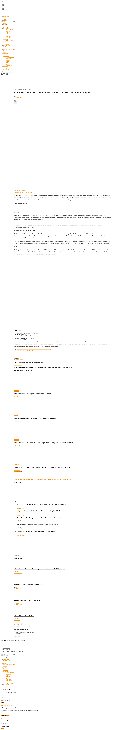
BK (17, 96)
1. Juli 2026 (17, 620)
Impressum (6, 649)
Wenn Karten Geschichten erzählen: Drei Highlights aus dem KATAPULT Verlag (42, 467)
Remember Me (6, 700)
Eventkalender (10, 29)
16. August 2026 (18, 573)
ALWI (17, 571)
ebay (15, 635)
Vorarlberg (6, 16)
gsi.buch (25, 89)
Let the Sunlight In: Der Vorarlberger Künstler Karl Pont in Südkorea (41, 504)
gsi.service (6, 28)
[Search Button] (14, 654)
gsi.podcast (6, 41)
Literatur (40, 349)
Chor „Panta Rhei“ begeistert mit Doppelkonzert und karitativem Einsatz (43, 518)
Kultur (5, 23)
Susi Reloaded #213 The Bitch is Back (27, 600)
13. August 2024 (18, 97)
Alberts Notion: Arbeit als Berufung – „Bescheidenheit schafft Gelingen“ (39, 569)
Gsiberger (6, 25)
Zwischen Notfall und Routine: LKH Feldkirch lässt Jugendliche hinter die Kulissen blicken (43, 479)
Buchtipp (27, 349)
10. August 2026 (18, 588)
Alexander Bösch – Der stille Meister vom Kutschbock (36, 531)
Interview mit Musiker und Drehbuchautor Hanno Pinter (37, 525)
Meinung (5, 39)
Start (15, 89)
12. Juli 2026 (17, 421)
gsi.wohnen (9, 37)
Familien (32, 349)
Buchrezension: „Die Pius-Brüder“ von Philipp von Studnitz (35, 418)
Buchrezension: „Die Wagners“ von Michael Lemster (33, 393)
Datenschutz (6, 648)
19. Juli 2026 (17, 396)
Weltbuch (30, 89)
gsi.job (7, 32)
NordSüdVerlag (47, 349)
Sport (4, 24)
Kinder (36, 349)
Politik (5, 20)
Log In (2, 718)
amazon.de (17, 636)
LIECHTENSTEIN (7, 18)
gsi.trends (8, 36)
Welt (4, 19)
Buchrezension (21, 349)
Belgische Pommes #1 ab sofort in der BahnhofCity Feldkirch (38, 511)
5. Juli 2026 (17, 445)
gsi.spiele (8, 35)
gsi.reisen (8, 33)
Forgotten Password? (6, 705)
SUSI (17, 603)
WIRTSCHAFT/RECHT (9, 22)
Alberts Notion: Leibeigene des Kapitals (28, 584)
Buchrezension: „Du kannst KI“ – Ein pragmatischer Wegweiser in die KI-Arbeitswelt (44, 443)
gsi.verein (5, 27)
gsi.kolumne (9, 40)
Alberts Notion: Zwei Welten (24, 616)
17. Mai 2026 (17, 470)
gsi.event (8, 31)
